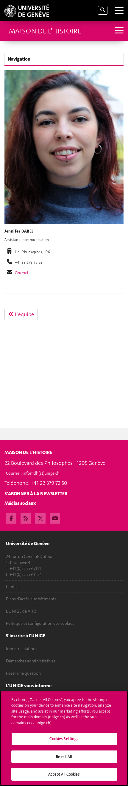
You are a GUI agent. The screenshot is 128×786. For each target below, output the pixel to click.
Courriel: (33, 473)
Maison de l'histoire (45, 31)
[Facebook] (11, 517)
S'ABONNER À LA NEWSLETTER (35, 493)
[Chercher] (102, 10)
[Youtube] (55, 517)
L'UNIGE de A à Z (21, 611)
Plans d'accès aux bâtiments (31, 599)
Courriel (21, 272)
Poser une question (23, 673)
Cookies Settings (63, 738)
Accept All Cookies (63, 774)
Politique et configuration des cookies (40, 623)
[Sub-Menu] (118, 31)
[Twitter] (40, 517)
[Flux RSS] (25, 517)
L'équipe (24, 314)
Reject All (64, 756)
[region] (64, 738)
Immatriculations (21, 648)
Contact (13, 586)
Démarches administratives (30, 661)
